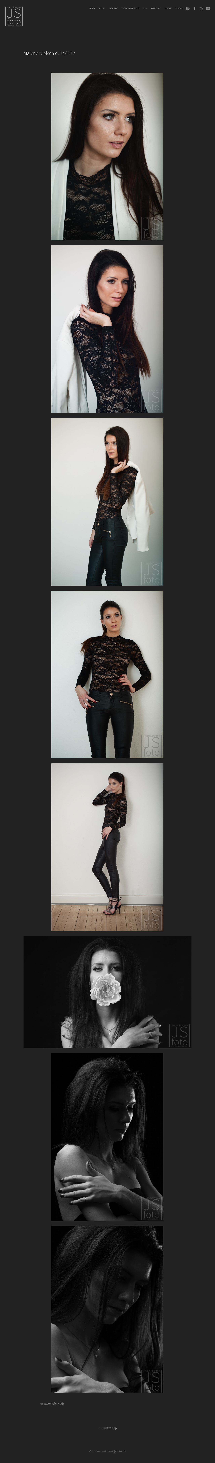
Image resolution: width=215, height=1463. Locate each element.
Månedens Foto (130, 8)
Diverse (113, 8)
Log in (167, 8)
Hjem (92, 8)
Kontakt (155, 8)
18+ (145, 8)
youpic (179, 8)
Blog (102, 8)
